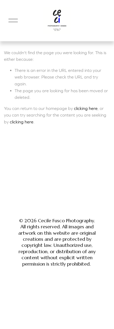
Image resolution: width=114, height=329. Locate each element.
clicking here (86, 108)
